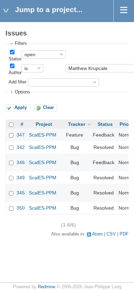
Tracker (76, 124)
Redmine (46, 286)
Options (22, 92)
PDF (124, 234)
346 (20, 162)
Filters (21, 43)
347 (20, 135)
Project (44, 124)
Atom (97, 234)
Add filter (17, 82)
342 (20, 147)
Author (15, 72)
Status (15, 59)
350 (20, 208)
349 (20, 177)
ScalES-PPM (42, 135)
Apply (20, 107)
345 (20, 192)
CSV (111, 234)
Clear (48, 107)
